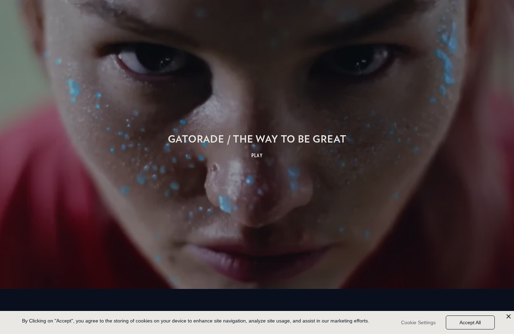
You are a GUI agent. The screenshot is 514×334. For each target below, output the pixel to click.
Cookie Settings (418, 322)
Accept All (470, 322)
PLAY (257, 155)
